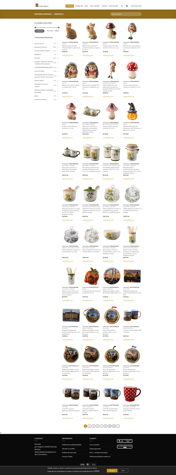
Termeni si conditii (68, 449)
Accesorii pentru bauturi (42, 51)
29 (114, 426)
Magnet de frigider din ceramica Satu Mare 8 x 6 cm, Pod (132, 293)
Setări (123, 470)
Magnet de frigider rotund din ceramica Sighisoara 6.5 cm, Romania (70, 371)
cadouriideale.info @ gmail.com (45, 452)
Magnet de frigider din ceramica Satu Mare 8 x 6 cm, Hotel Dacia (71, 332)
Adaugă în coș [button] (67, 55)
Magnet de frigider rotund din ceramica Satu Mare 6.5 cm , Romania (91, 371)
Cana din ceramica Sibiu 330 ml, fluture (132, 331)
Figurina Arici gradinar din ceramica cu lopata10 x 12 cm (90, 87)
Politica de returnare (69, 452)
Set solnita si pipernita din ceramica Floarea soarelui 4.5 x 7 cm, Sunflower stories (91, 169)
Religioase (38, 54)
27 (105, 426)
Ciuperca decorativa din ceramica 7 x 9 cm (69, 127)
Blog (86, 6)
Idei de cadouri (39, 80)
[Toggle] (58, 43)
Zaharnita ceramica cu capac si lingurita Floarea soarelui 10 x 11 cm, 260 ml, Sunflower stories (71, 211)
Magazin (70, 6)
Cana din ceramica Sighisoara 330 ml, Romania (70, 409)
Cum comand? (95, 6)
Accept (112, 470)
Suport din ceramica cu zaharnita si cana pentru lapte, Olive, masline (69, 169)
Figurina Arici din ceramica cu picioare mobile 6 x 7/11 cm (131, 47)
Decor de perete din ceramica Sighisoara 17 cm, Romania (111, 371)
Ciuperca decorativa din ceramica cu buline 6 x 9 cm (132, 86)
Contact (104, 6)
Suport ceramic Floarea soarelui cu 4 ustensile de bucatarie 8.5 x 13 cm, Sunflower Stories (131, 252)
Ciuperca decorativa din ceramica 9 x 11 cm (110, 127)
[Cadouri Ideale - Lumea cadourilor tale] (43, 5)
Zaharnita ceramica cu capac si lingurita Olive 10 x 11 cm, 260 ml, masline (91, 210)
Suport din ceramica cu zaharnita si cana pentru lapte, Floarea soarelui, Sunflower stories (89, 129)
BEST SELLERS (113, 6)
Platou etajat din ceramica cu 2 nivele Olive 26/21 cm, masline (132, 210)
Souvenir (37, 58)
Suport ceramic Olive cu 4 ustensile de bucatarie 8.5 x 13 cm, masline (70, 293)
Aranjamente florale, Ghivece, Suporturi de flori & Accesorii (44, 76)
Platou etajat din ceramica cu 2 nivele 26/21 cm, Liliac (71, 251)
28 (110, 426)
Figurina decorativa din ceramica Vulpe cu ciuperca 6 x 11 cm (91, 47)
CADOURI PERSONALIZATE (44, 67)
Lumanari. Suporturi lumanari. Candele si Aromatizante (44, 63)
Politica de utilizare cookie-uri (100, 456)
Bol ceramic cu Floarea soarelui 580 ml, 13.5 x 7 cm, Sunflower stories (112, 251)
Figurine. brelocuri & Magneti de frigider (44, 91)
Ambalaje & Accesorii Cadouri (41, 85)
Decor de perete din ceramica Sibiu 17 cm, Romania (110, 332)
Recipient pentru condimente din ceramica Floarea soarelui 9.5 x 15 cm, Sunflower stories (132, 170)
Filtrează (39, 31)
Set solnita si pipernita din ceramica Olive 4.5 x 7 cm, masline (111, 169)
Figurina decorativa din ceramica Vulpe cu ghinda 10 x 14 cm (71, 47)
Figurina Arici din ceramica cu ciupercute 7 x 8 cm (70, 86)
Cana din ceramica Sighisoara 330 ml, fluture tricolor (90, 410)
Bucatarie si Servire (41, 47)
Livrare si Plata (67, 456)
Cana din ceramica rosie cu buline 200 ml (131, 409)
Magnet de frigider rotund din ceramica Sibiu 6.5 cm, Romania (90, 332)
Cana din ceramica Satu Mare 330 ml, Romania (110, 409)
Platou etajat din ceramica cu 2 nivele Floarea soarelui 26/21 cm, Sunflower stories (112, 210)
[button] (122, 6)
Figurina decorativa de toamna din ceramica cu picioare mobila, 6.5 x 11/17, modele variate (112, 88)
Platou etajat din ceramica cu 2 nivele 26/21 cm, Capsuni (91, 251)
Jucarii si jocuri (39, 43)
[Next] (118, 426)
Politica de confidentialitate (71, 445)
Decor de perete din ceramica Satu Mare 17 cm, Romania (131, 371)
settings (97, 471)
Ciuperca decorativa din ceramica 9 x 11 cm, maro (111, 47)
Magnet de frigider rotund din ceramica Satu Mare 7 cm (112, 292)
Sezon (36, 96)
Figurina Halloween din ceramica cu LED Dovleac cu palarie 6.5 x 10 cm (132, 128)
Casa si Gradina (39, 71)
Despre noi (79, 6)
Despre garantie (95, 449)
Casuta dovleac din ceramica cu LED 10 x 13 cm (91, 292)
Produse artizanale (40, 99)
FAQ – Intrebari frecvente (98, 452)
